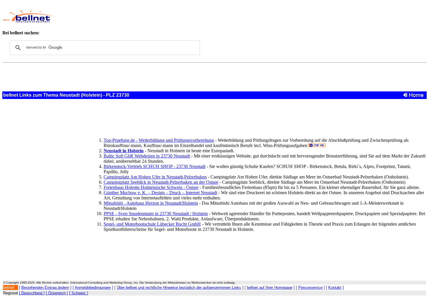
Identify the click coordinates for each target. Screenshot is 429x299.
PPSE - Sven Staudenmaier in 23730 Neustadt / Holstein (156, 213)
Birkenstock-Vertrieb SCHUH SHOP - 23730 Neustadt (154, 166)
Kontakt (334, 287)
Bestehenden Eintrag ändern (45, 287)
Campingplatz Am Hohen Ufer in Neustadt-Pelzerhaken (155, 176)
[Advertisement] (194, 16)
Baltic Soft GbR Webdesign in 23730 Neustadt (147, 155)
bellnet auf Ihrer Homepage (269, 287)
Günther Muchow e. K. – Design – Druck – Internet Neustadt (160, 192)
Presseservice (310, 287)
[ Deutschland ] (32, 293)
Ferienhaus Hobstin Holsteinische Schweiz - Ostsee (151, 187)
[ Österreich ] (57, 293)
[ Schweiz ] (78, 293)
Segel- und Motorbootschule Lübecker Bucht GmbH (152, 224)
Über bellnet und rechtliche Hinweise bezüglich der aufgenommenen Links (179, 287)
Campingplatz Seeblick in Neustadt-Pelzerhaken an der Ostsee (161, 182)
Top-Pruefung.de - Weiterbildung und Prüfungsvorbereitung (159, 140)
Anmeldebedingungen (93, 287)
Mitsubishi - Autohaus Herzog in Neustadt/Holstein (151, 203)
